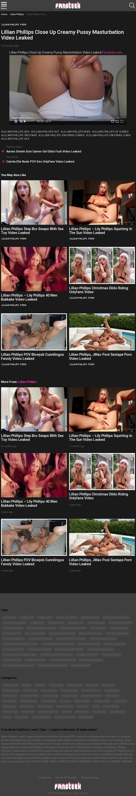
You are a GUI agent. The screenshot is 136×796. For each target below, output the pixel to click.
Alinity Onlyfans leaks (15, 622)
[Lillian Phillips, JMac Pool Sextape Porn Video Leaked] (102, 331)
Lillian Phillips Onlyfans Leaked (62, 135)
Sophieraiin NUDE (36, 660)
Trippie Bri (22, 717)
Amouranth (57, 685)
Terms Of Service (66, 777)
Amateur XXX (99, 628)
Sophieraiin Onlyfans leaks (53, 665)
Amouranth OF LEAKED (63, 633)
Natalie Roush (66, 706)
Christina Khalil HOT (14, 638)
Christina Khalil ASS (118, 633)
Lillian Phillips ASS (16, 131)
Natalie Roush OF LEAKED (70, 649)
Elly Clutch (113, 695)
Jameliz (66, 701)
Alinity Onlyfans (91, 617)
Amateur (41, 685)
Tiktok (8, 717)
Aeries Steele (11, 685)
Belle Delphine (12, 690)
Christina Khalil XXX (90, 644)
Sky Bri (67, 711)
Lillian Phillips (10, 239)
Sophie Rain (118, 711)
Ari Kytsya (109, 685)
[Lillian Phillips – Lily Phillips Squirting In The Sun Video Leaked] (102, 202)
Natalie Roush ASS (115, 644)
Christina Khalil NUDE (41, 638)
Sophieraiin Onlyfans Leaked (19, 665)
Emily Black (10, 701)
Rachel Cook (11, 711)
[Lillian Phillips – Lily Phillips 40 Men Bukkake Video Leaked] (34, 269)
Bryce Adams (50, 690)
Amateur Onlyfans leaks (74, 628)
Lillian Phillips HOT (46, 131)
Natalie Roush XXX (88, 654)
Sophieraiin (100, 711)
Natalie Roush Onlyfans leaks (58, 654)
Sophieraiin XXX (81, 665)
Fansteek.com (112, 52)
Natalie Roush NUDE (40, 649)
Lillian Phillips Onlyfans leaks (109, 135)
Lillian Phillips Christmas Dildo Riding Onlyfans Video (98, 290)
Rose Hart (29, 711)
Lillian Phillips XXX (16, 138)
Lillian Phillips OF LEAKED (111, 131)
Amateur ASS (57, 622)
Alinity (27, 685)
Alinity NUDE (45, 617)
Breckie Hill (31, 690)
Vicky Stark (86, 717)
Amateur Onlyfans (14, 628)
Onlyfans (83, 706)
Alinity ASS (10, 617)
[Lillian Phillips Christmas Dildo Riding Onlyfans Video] (102, 265)
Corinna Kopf (51, 695)
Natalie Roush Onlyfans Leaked (20, 654)
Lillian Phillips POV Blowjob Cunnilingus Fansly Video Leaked (32, 356)
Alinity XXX (38, 622)
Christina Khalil (30, 695)
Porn (23, 239)
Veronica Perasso (66, 717)
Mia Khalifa (27, 706)
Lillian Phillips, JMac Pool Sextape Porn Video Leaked (100, 356)
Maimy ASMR (103, 701)
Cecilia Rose (113, 690)
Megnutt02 (10, 706)
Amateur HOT (76, 622)
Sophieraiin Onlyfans (92, 660)
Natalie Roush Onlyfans (101, 649)
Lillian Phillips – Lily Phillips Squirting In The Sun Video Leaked (100, 231)
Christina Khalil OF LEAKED (72, 638)
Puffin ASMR (111, 706)
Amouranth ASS (120, 628)
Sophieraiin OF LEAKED (63, 660)
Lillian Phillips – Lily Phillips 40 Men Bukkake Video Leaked (29, 297)
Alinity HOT (27, 617)
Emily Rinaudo (29, 701)
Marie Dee (121, 701)
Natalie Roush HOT (14, 649)
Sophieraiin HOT (13, 660)
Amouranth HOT (13, 633)
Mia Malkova (45, 706)
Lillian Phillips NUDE (76, 131)
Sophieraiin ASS (112, 654)
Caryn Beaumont (92, 690)
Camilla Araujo (70, 690)
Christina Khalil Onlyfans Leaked (21, 644)
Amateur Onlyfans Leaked (42, 628)
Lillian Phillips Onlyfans (20, 135)
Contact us (44, 777)
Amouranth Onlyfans (91, 633)
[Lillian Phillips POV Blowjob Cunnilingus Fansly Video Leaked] (34, 331)
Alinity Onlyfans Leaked (117, 617)
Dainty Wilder (70, 695)
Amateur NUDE (97, 622)
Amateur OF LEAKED (121, 622)
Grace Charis (49, 701)
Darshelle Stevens (93, 695)
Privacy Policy (90, 777)
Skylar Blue (82, 711)
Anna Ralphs (75, 685)
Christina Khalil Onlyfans (104, 638)
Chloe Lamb (11, 695)
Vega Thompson (42, 717)
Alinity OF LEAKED (67, 617)
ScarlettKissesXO (49, 711)
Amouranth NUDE (36, 633)
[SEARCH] (132, 5)
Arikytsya (93, 685)
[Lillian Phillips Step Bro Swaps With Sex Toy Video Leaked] (34, 202)
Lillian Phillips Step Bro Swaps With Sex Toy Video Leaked (32, 231)
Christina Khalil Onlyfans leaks (59, 644)
